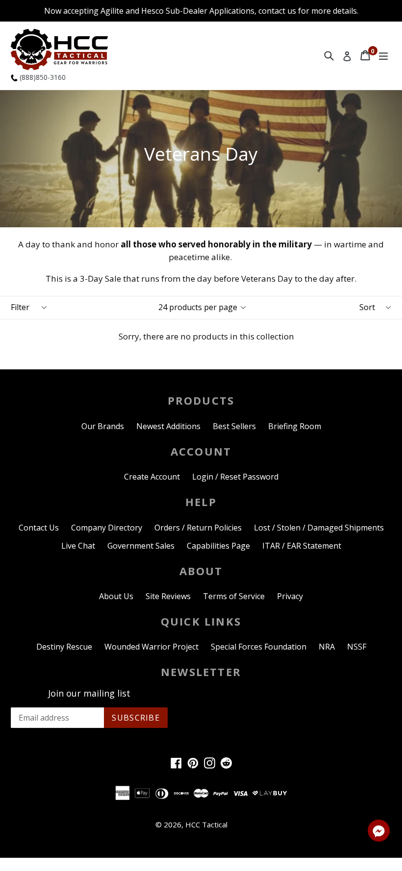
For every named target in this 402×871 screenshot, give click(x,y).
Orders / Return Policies (198, 527)
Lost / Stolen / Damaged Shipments (319, 527)
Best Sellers (234, 426)
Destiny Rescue (64, 646)
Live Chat (78, 545)
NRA (327, 646)
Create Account (152, 476)
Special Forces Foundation (258, 646)
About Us (116, 596)
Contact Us (39, 527)
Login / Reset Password (235, 476)
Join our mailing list (89, 693)
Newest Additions (168, 426)
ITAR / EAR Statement (301, 545)
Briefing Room (294, 426)
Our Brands (102, 426)
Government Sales (141, 545)
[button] (379, 832)
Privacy (290, 596)
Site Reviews (168, 596)
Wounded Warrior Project (151, 646)
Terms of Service (234, 596)
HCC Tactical (206, 824)
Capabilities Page (218, 545)
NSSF (356, 646)
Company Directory (106, 527)
